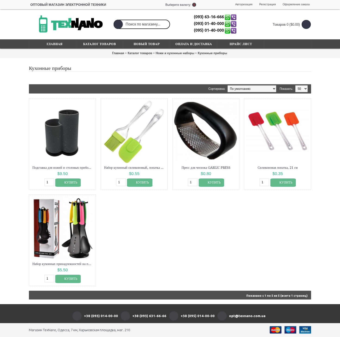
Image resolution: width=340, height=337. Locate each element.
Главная (118, 53)
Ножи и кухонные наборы (175, 53)
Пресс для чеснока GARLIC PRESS (206, 167)
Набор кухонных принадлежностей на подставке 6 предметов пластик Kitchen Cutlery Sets (63, 264)
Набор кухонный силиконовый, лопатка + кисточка (135, 167)
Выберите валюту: (170, 4)
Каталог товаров (140, 53)
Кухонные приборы (212, 53)
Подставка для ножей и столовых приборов (62, 167)
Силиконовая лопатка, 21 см (278, 167)
